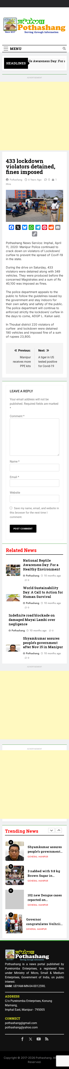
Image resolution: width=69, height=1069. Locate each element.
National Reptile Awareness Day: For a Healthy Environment (41, 564)
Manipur (43, 856)
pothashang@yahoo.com (21, 1027)
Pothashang (16, 179)
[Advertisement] (34, 116)
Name (15, 461)
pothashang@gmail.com (21, 1023)
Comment (17, 416)
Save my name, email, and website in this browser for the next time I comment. (34, 513)
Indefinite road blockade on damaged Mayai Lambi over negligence (32, 619)
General (33, 856)
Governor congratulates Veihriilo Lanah (45, 923)
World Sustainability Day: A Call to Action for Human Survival (43, 592)
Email (14, 477)
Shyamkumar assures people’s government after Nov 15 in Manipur (43, 642)
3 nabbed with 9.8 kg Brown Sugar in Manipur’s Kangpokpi (45, 875)
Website (15, 492)
